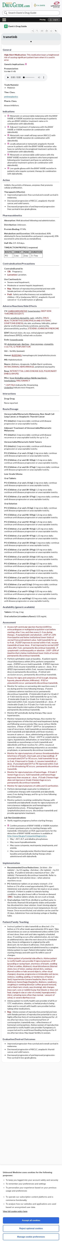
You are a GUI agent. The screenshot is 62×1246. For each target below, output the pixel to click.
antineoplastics (11, 96)
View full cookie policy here (15, 1211)
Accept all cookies (31, 1220)
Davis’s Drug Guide (25, 5)
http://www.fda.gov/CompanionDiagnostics (27, 836)
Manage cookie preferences (31, 1237)
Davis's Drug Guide (17, 26)
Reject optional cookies (31, 1228)
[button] (54, 20)
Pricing (42, 20)
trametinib (10, 37)
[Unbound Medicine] (55, 4)
